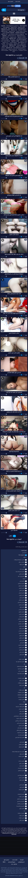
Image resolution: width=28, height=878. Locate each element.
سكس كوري (22, 635)
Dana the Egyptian (4, 50)
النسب (24, 811)
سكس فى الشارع (21, 801)
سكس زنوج (22, 754)
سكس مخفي (22, 574)
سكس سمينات (21, 678)
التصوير (24, 567)
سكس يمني (22, 654)
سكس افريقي (22, 588)
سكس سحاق (22, 562)
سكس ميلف (22, 685)
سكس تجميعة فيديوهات (19, 559)
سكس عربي (22, 787)
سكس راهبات (22, 690)
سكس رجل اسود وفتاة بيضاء (18, 751)
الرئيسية (22, 859)
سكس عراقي (22, 628)
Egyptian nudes (13, 37)
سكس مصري (22, 645)
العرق (25, 749)
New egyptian (22, 555)
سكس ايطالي (22, 600)
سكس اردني (22, 581)
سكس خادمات (21, 761)
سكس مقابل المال (21, 730)
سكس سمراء (22, 756)
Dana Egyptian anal (12, 28)
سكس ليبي (22, 642)
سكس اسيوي (22, 585)
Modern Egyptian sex (14, 50)
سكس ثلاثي (22, 742)
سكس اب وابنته (21, 813)
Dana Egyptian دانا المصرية (12, 26)
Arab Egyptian (6, 27)
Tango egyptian (9, 43)
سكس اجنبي (22, 784)
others (24, 557)
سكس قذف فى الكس (20, 720)
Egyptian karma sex (12, 35)
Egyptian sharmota (20, 32)
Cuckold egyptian (13, 42)
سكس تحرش (22, 709)
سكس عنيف (22, 780)
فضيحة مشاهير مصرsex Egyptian (16, 34)
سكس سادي (22, 777)
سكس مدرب (22, 765)
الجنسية (24, 578)
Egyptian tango (21, 27)
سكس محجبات (21, 697)
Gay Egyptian (12, 39)
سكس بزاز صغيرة (21, 666)
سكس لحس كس (21, 723)
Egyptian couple (15, 41)
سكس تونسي (22, 609)
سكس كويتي (22, 638)
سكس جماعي (22, 744)
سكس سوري (22, 621)
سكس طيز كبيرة (21, 673)
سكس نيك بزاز (21, 735)
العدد (25, 739)
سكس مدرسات (21, 768)
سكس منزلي (22, 808)
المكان (25, 792)
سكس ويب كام (21, 576)
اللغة (25, 782)
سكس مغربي (22, 647)
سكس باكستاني (21, 602)
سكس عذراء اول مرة (20, 661)
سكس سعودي (21, 619)
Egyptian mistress (21, 35)
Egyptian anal (14, 30)
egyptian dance (5, 37)
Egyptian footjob (23, 41)
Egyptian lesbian (22, 30)
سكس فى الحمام (21, 799)
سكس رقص (22, 713)
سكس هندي (22, 649)
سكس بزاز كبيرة (21, 668)
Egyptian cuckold (5, 30)
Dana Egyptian (23, 26)
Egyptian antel (5, 45)
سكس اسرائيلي (21, 583)
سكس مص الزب (21, 728)
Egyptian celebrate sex (12, 49)
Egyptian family (12, 31)
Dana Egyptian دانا (22, 28)
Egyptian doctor (4, 49)
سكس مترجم (22, 789)
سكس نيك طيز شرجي (20, 737)
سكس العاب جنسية (20, 706)
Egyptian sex (9, 48)
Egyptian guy (23, 43)
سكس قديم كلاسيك (20, 571)
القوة (25, 773)
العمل (25, 758)
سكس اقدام (22, 704)
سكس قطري (22, 633)
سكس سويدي (21, 623)
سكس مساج (22, 725)
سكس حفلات (22, 796)
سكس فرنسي (22, 630)
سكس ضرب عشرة (21, 718)
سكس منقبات (21, 699)
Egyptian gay (4, 28)
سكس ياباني (22, 652)
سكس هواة (22, 564)
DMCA (4, 862)
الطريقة (24, 702)
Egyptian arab (12, 45)
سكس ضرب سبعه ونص (19, 716)
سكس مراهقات (21, 683)
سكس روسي (22, 616)
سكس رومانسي (21, 775)
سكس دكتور (22, 763)
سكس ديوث (22, 711)
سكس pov (22, 569)
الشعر (25, 687)
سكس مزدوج (22, 747)
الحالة (25, 657)
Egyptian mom (5, 42)
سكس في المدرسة (21, 806)
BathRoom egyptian (22, 49)
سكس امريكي (22, 593)
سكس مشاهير (21, 770)
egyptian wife (4, 34)
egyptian (3, 26)
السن (25, 676)
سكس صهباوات (21, 694)
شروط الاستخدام (11, 862)
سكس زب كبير (21, 671)
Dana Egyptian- (12, 46)
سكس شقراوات (21, 692)
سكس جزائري (22, 612)
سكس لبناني (22, 640)
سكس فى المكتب (21, 803)
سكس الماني (22, 590)
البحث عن (24, 552)
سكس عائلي (22, 820)
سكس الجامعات (21, 794)
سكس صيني (22, 626)
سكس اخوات (22, 815)
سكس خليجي (22, 614)
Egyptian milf (18, 46)
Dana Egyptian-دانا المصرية (19, 47)
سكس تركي (22, 607)
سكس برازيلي (22, 604)
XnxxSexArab (12, 875)
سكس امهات (22, 818)
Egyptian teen (12, 38)
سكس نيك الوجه (21, 732)
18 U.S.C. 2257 (14, 864)
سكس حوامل (22, 659)
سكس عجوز (22, 680)
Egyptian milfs (17, 43)
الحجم (25, 664)
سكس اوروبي (22, 595)
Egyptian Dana (4, 31)
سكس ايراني (22, 597)
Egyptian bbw (14, 27)
